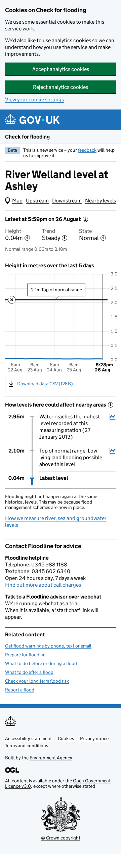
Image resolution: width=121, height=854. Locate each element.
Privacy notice (94, 738)
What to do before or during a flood (41, 663)
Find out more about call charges (43, 585)
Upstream (37, 200)
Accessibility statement (28, 738)
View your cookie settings (34, 99)
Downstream (67, 200)
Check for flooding (27, 136)
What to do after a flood (29, 672)
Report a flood (19, 690)
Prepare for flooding (25, 655)
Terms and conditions (26, 745)
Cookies (66, 738)
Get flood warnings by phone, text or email (48, 646)
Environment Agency (51, 758)
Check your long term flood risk (37, 681)
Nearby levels (100, 200)
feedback (87, 150)
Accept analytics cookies (60, 69)
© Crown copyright (60, 838)
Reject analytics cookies (60, 87)
